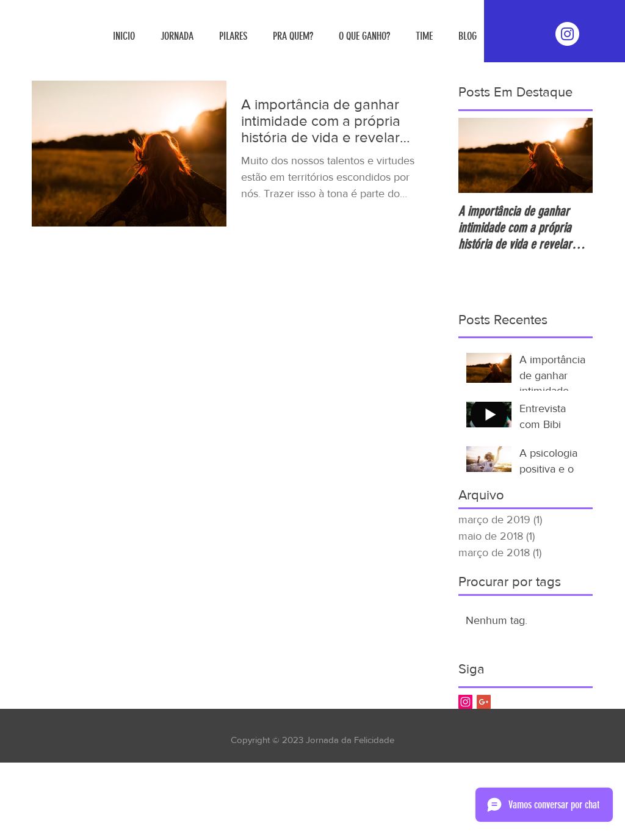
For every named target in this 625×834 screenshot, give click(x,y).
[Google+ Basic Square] (484, 702)
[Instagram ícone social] (465, 702)
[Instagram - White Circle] (567, 34)
